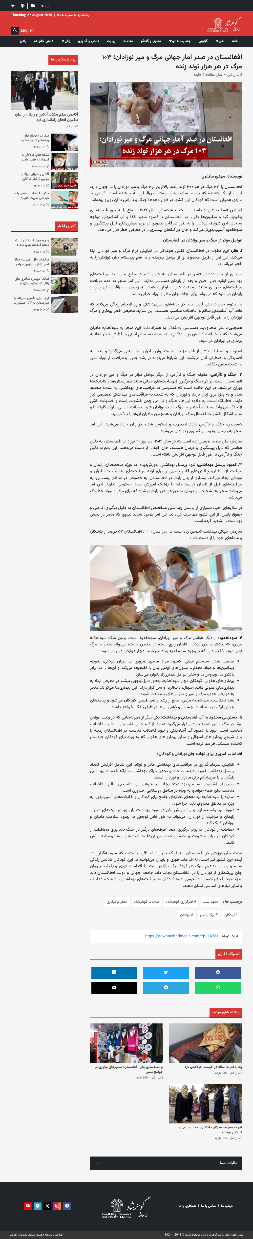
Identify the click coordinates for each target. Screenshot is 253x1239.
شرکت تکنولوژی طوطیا (22, 1235)
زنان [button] (67, 41)
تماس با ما (208, 1206)
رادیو (44, 5)
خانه (235, 41)
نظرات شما (228, 1163)
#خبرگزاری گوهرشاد (181, 902)
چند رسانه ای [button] (181, 41)
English (27, 31)
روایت (111, 41)
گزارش (203, 41)
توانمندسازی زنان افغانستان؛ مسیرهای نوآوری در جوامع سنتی (129, 1069)
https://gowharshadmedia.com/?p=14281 (182, 936)
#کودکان (231, 915)
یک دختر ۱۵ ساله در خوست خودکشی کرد (213, 1067)
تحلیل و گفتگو (151, 41)
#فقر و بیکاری (116, 902)
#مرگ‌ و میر (209, 915)
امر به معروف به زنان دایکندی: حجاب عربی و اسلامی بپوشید (210, 1130)
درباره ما (227, 1206)
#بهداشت (210, 902)
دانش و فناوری (88, 41)
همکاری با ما (187, 1206)
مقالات (128, 41)
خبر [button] (221, 41)
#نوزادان (186, 915)
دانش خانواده (43, 41)
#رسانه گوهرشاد (146, 902)
